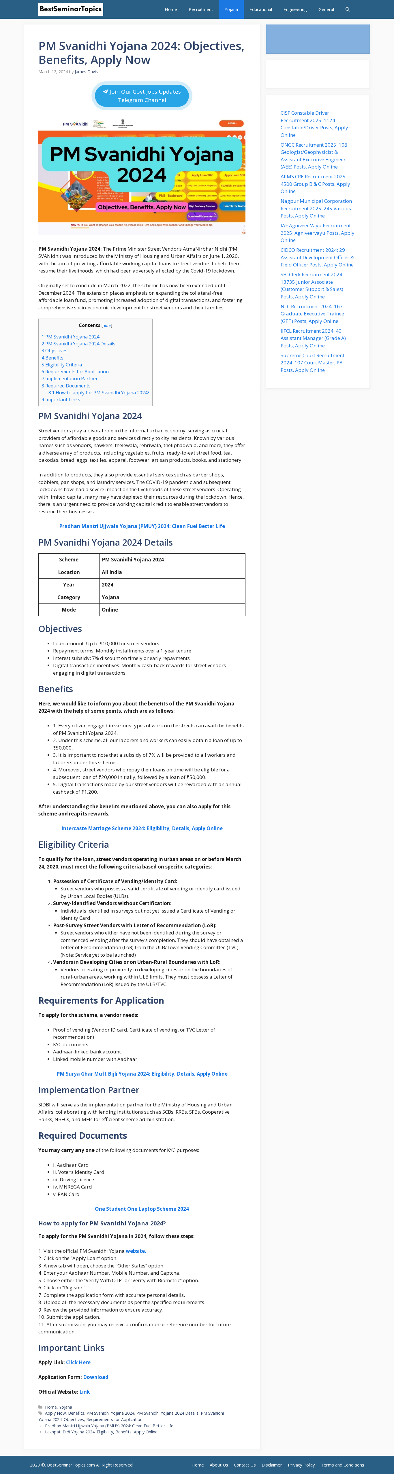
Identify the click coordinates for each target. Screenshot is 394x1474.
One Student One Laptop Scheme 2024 (142, 1209)
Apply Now (55, 1413)
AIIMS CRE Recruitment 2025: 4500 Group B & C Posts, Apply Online (315, 183)
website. (136, 1251)
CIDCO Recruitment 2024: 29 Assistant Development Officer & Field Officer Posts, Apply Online (318, 257)
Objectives (54, 350)
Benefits (52, 358)
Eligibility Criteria (62, 365)
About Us (219, 1465)
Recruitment (201, 9)
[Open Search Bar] (348, 9)
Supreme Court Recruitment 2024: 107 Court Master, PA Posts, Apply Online (312, 362)
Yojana (231, 9)
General (326, 9)
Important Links (61, 399)
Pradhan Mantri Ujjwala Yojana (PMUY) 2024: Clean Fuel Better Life (142, 526)
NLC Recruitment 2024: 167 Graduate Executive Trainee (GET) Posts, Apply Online (312, 313)
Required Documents (66, 386)
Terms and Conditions (342, 1465)
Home (171, 9)
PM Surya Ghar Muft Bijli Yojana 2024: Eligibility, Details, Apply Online (142, 1073)
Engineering (295, 9)
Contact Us (245, 1465)
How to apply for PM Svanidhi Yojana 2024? (98, 392)
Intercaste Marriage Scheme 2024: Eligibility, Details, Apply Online (142, 828)
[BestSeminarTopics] (70, 9)
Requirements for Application (75, 371)
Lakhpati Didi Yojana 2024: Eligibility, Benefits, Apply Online (101, 1432)
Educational (260, 9)
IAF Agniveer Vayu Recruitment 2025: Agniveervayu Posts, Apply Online (317, 232)
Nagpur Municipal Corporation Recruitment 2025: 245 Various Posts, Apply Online (316, 208)
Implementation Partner (70, 378)
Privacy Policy (301, 1465)
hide (107, 325)
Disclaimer (272, 1465)
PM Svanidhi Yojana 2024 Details (78, 343)
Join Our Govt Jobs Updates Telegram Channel (145, 95)
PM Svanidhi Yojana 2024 (70, 337)
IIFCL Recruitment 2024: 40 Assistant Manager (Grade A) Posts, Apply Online (313, 338)
